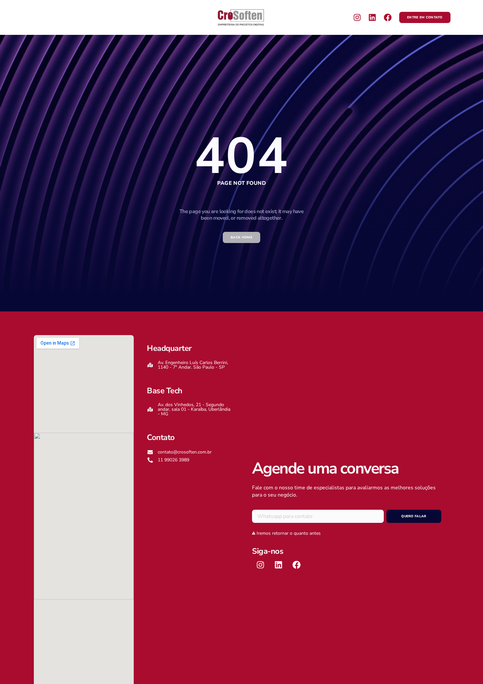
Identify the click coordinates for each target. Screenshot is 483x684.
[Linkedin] (372, 17)
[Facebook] (387, 17)
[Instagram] (357, 17)
